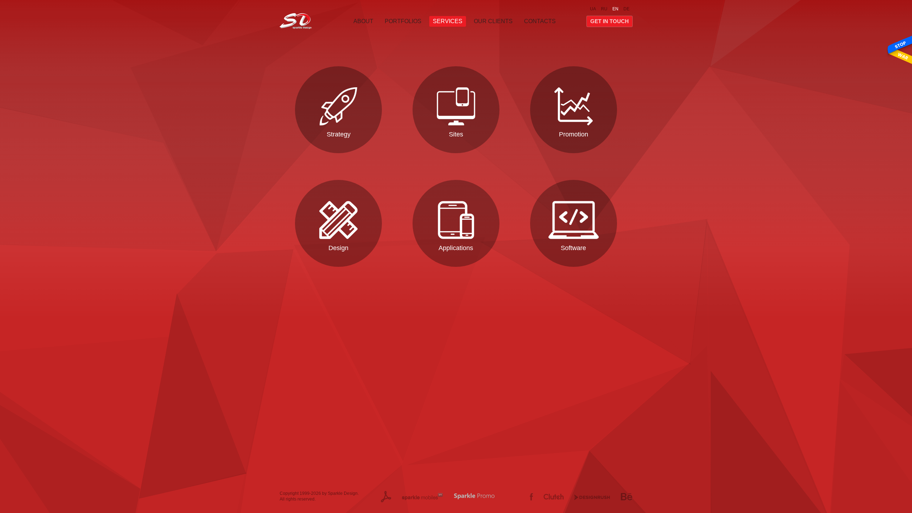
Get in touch (609, 21)
